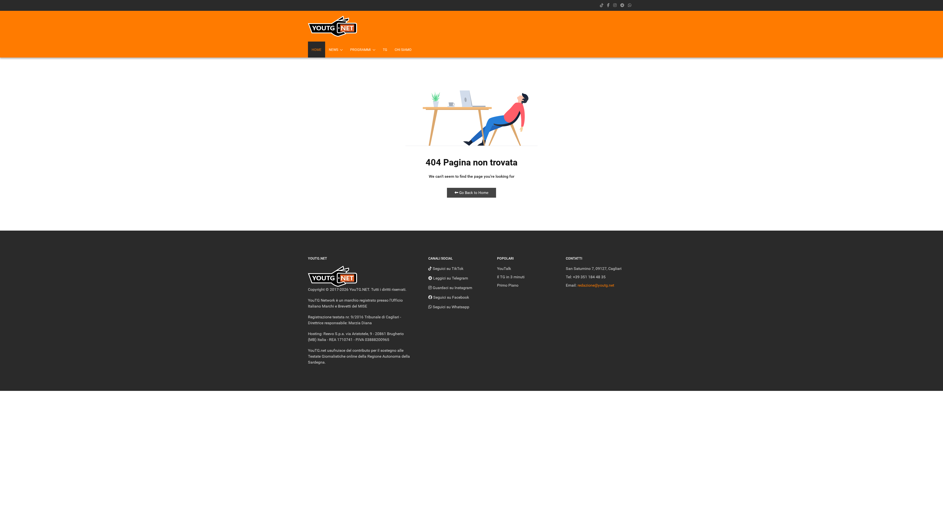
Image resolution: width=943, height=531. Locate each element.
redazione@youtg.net (596, 285)
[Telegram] (622, 5)
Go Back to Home (473, 193)
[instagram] (615, 5)
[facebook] (608, 5)
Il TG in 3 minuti (511, 277)
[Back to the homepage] (332, 26)
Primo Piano (507, 285)
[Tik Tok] (601, 5)
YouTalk (504, 268)
